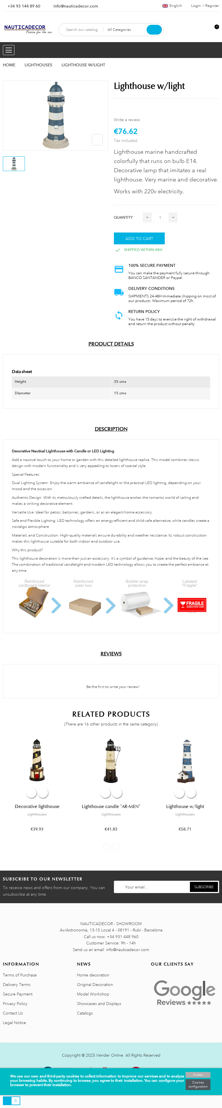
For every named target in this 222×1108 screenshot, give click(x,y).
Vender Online (109, 1055)
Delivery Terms (16, 984)
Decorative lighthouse (37, 806)
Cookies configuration (198, 1085)
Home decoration (93, 975)
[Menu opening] (8, 50)
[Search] (154, 30)
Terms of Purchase (20, 975)
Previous (106, 846)
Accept (198, 1075)
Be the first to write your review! (113, 687)
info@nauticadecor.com (75, 6)
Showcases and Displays (99, 1003)
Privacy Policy (15, 1003)
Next (115, 846)
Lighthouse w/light (185, 806)
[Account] (205, 29)
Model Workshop (93, 994)
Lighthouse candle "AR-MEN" (111, 806)
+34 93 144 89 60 (24, 6)
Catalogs (85, 1013)
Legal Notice (14, 1022)
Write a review (127, 119)
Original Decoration (95, 984)
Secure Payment (17, 994)
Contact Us (13, 1013)
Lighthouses (37, 814)
